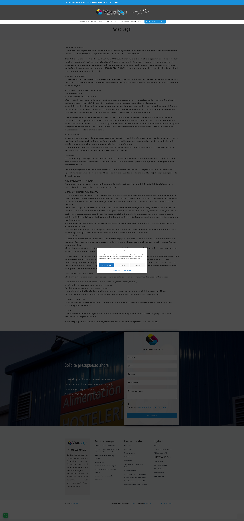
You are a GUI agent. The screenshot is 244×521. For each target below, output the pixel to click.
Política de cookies (116, 270)
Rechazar (122, 265)
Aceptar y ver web (106, 265)
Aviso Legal (129, 270)
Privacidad (123, 270)
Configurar (137, 265)
